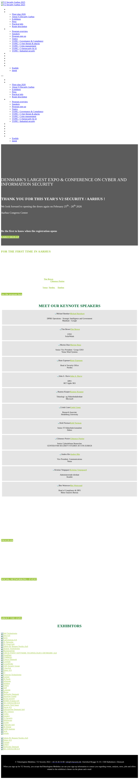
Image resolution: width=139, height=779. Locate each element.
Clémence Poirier (57, 281)
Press (14, 21)
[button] (10, 237)
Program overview (20, 31)
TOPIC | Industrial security (23, 51)
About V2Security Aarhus (23, 16)
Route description (19, 26)
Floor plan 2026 (19, 14)
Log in (9, 56)
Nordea (52, 288)
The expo (10, 12)
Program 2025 (12, 29)
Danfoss (61, 288)
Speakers (16, 34)
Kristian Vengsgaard (78, 470)
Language (11, 66)
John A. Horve (76, 376)
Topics (15, 39)
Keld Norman (75, 423)
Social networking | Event (17, 53)
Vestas (45, 288)
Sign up (10, 61)
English (15, 68)
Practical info (17, 24)
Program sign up (19, 36)
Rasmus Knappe (76, 392)
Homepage (11, 9)
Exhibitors (16, 19)
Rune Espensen (76, 361)
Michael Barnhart (77, 314)
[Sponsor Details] (9, 633)
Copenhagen (12, 63)
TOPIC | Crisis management (24, 46)
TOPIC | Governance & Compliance (27, 41)
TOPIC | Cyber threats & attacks (26, 43)
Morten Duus (75, 345)
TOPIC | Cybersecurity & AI (24, 48)
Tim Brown (48, 279)
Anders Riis (75, 454)
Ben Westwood (76, 486)
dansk (14, 70)
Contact (10, 58)
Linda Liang (75, 407)
